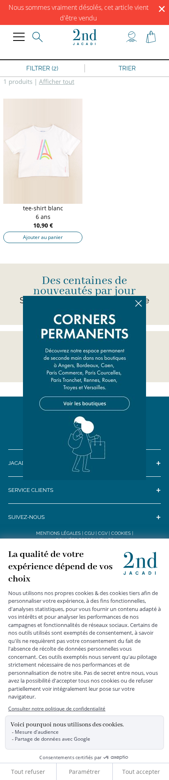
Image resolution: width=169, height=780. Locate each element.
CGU (89, 533)
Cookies (121, 533)
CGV (102, 533)
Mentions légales (58, 533)
